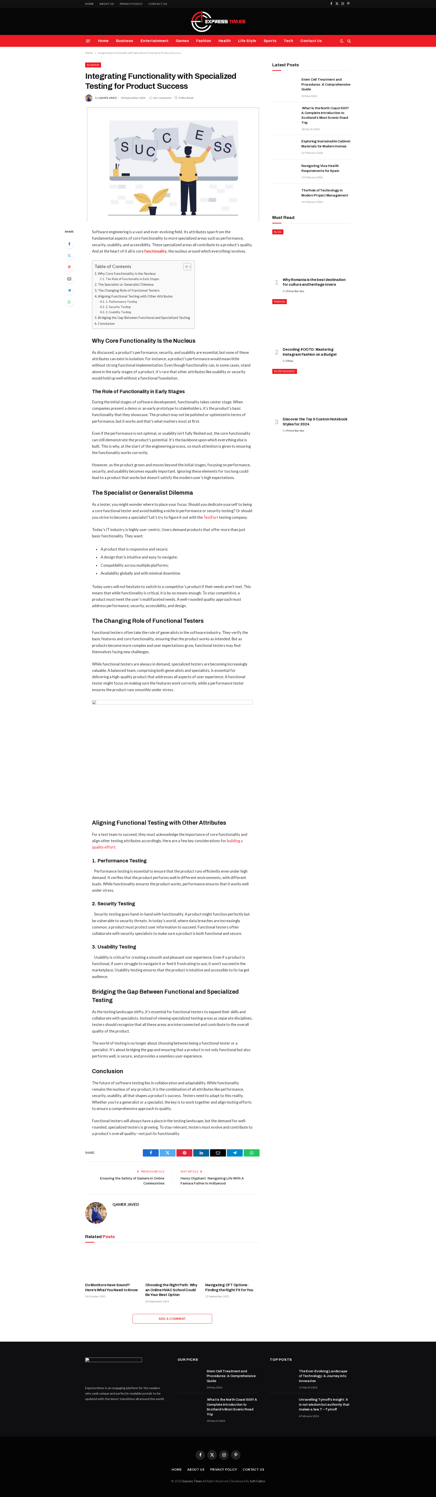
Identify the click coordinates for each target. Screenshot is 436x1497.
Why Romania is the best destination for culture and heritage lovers (314, 282)
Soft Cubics (257, 1481)
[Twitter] (69, 255)
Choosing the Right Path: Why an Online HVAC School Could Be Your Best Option (171, 1290)
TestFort (210, 517)
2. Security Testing (118, 307)
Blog (278, 231)
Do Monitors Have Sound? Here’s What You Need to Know (111, 1287)
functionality (155, 251)
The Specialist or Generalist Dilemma (126, 284)
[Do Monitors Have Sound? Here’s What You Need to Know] (112, 1264)
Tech (288, 41)
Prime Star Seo (295, 291)
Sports (270, 41)
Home (89, 3)
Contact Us (158, 3)
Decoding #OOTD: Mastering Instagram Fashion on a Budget (310, 352)
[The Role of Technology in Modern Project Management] (284, 196)
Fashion (203, 41)
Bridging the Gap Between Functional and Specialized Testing (144, 317)
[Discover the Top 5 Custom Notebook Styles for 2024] (311, 391)
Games (182, 41)
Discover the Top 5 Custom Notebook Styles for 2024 (315, 421)
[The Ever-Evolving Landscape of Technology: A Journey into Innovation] (282, 1377)
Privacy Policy (131, 3)
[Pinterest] (69, 267)
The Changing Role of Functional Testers (129, 290)
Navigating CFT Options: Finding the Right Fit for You (229, 1287)
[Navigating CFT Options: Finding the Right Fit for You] (232, 1264)
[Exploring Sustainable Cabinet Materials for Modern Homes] (284, 147)
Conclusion (106, 323)
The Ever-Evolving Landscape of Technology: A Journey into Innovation (323, 1376)
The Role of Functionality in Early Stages (132, 279)
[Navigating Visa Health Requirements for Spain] (284, 171)
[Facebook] (69, 243)
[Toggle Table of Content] (185, 267)
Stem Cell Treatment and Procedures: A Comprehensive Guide (325, 84)
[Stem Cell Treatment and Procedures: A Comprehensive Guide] (284, 85)
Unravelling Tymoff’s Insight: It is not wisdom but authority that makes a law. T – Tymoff (324, 1404)
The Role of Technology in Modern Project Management (324, 193)
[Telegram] (69, 290)
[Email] (69, 278)
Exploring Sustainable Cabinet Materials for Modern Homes (325, 143)
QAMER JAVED (108, 97)
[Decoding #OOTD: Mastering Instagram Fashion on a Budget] (311, 321)
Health (224, 41)
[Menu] (88, 41)
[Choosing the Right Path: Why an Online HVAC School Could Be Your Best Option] (172, 1264)
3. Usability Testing (118, 312)
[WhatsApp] (69, 301)
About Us (106, 3)
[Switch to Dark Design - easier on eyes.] (341, 41)
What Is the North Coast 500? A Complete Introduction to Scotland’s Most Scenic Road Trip (325, 115)
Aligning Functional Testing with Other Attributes (135, 296)
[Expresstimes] (218, 21)
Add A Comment (172, 1319)
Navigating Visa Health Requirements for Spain (320, 168)
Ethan (289, 360)
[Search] (349, 41)
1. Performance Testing (121, 301)
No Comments (162, 97)
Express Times (192, 1481)
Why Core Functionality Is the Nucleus (127, 273)
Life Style (247, 41)
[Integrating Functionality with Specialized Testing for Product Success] (172, 164)
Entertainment (154, 41)
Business (124, 41)
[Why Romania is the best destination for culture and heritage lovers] (311, 251)
